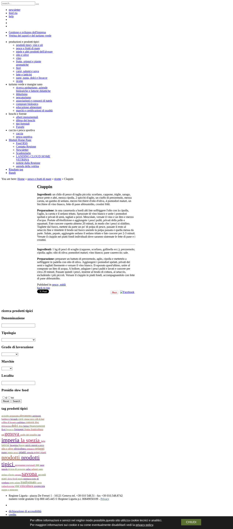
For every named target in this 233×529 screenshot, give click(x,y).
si (6, 397)
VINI (17, 486)
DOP (21, 426)
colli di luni (39, 419)
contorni (30, 422)
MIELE (28, 445)
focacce (10, 429)
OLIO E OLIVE (7, 448)
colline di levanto (9, 422)
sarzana (18, 475)
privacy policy (144, 524)
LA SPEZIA (31, 440)
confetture (21, 422)
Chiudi (191, 522)
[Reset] (37, 4)
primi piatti (40, 452)
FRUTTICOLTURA (37, 429)
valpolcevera (8, 486)
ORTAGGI (39, 448)
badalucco (6, 419)
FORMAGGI (19, 429)
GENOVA (12, 434)
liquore (22, 445)
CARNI (21, 418)
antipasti (36, 415)
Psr (38, 464)
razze (42, 465)
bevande (14, 419)
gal (3, 434)
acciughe (5, 416)
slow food (12, 479)
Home (21, 178)
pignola (30, 452)
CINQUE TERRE (29, 419)
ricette (57, 178)
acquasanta (14, 416)
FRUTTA (27, 429)
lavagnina (14, 445)
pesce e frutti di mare (39, 178)
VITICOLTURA (27, 486)
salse (28, 469)
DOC (37, 422)
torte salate (15, 482)
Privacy (104, 498)
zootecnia (39, 486)
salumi (34, 469)
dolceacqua (6, 426)
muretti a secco (37, 445)
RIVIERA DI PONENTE (17, 469)
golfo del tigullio (29, 434)
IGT (39, 434)
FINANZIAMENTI (37, 425)
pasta (10, 452)
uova (39, 482)
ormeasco (30, 449)
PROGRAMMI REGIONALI (25, 465)
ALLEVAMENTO (25, 415)
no (12, 397)
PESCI (16, 452)
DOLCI (15, 425)
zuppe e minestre (9, 489)
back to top (43, 287)
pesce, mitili (59, 284)
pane (4, 452)
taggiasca (27, 479)
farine (26, 426)
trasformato (29, 482)
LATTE (43, 441)
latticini (5, 445)
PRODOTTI (11, 457)
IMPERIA (11, 440)
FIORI (3, 429)
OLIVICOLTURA (20, 448)
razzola (4, 469)
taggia (20, 479)
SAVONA (30, 474)
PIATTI (23, 452)
